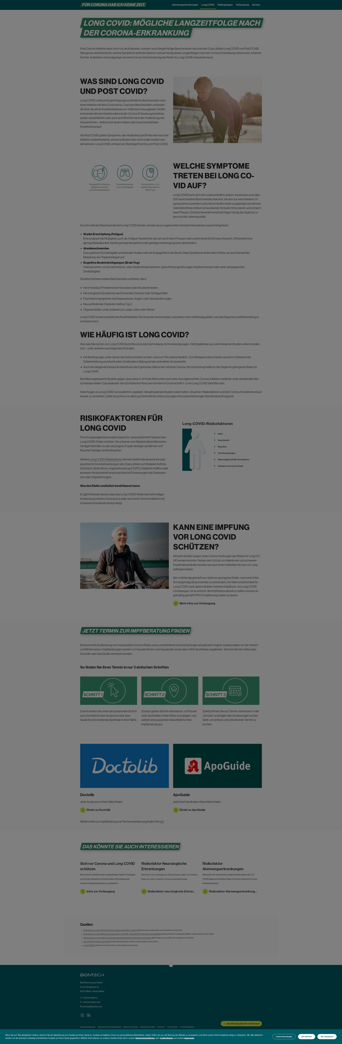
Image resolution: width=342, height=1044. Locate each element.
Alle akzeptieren (327, 1036)
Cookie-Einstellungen (284, 1036)
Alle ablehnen (306, 1036)
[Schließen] (339, 1032)
